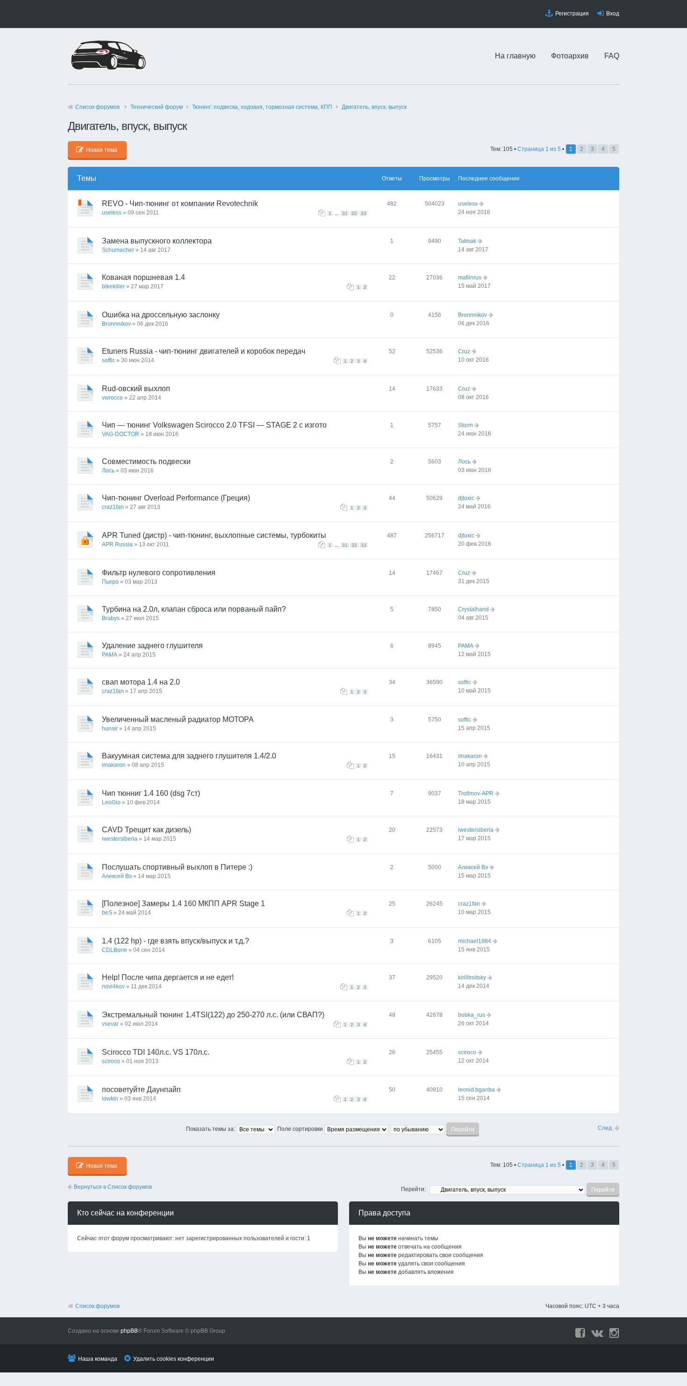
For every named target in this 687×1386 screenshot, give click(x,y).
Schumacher (118, 250)
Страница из (539, 149)
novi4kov (113, 986)
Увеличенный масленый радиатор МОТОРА (178, 719)
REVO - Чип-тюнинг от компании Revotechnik (180, 203)
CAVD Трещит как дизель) (146, 830)
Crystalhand (473, 609)
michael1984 (474, 941)
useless (112, 212)
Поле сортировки (300, 1129)
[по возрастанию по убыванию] (435, 1129)
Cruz (464, 351)
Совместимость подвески (146, 461)
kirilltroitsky (472, 977)
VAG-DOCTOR (120, 434)
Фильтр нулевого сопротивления (158, 573)
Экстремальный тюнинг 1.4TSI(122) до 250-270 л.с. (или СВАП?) (213, 1015)
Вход (612, 13)
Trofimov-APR (476, 793)
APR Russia (117, 544)
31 (345, 213)
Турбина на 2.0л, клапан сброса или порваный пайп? (194, 609)
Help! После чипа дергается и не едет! (168, 977)
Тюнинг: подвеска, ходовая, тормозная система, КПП (262, 107)
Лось (108, 470)
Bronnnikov (116, 324)
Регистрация (572, 13)
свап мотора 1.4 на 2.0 (141, 682)
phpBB (129, 1331)
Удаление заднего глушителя (152, 646)
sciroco (111, 1061)
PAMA (109, 654)
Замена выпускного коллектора (157, 241)
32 (354, 213)
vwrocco (112, 397)
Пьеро (110, 582)
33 (363, 213)
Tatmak (467, 241)
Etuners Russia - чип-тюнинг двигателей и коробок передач (203, 351)
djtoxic (466, 498)
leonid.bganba (476, 1089)
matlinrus (469, 277)
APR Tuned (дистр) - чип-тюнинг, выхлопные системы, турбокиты (214, 535)
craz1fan (113, 507)
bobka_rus (471, 1015)
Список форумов (97, 107)
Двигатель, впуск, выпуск (374, 107)
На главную (515, 56)
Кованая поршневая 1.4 (143, 277)
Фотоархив (570, 56)
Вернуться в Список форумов (112, 1187)
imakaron (114, 765)
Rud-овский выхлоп (136, 389)
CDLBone (114, 950)
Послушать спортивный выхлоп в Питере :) (177, 867)
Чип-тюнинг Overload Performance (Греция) (176, 498)
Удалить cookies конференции (173, 1359)
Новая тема (101, 150)
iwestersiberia (119, 839)
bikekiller (113, 286)
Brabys (111, 618)
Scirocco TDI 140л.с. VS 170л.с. (155, 1052)
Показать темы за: (211, 1129)
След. (606, 1128)
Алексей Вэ (117, 876)
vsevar (110, 1024)
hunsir (110, 728)
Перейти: (413, 1189)
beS (107, 912)
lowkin (110, 1098)
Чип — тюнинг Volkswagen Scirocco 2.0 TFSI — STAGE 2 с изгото (214, 425)
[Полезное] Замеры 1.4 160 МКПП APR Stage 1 (183, 903)
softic (108, 360)
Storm (465, 425)
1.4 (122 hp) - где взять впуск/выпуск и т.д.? (175, 941)
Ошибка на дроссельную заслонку (161, 315)
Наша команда (97, 1359)
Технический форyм (156, 107)
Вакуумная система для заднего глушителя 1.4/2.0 (189, 756)
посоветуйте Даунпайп (141, 1089)
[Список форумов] (107, 67)
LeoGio (111, 802)
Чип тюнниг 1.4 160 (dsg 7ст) (151, 793)
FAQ (611, 56)
